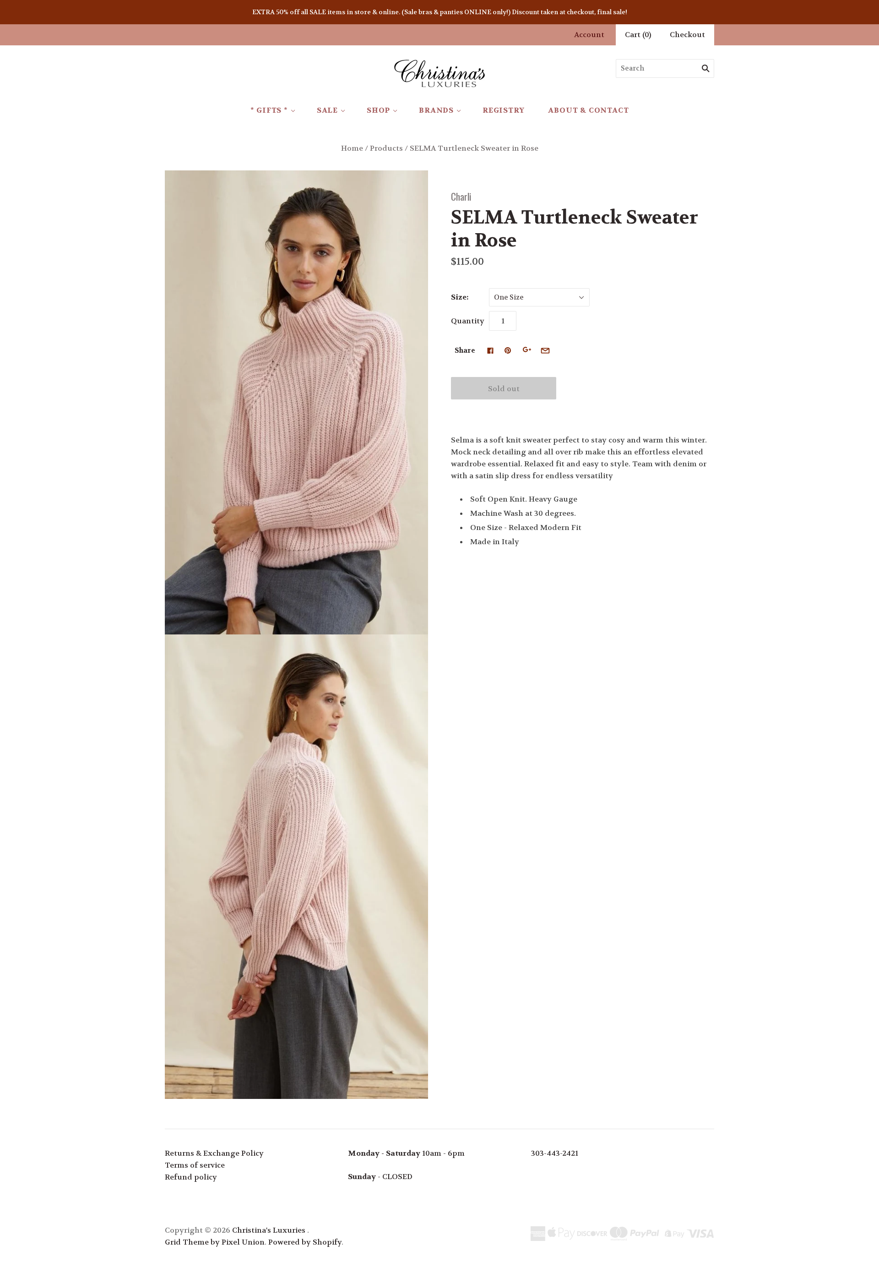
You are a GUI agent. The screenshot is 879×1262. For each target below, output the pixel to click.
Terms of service (195, 1165)
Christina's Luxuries (268, 1230)
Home (352, 148)
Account (589, 34)
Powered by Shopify (305, 1242)
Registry (503, 110)
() (638, 34)
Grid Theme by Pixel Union (215, 1242)
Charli (461, 196)
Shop (378, 110)
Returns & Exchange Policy (214, 1153)
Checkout (687, 34)
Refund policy (191, 1177)
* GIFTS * (269, 110)
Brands (436, 110)
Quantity (467, 321)
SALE (327, 110)
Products (386, 148)
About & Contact (588, 110)
